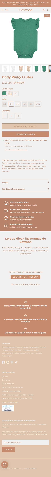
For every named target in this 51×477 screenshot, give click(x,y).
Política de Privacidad (11, 391)
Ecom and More (30, 469)
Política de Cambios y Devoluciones (17, 399)
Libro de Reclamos (10, 402)
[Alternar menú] (2, 10)
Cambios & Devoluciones (13, 189)
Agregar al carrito (25, 126)
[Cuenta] (43, 10)
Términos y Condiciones (12, 387)
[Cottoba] (25, 10)
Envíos (5, 182)
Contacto (6, 380)
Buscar (5, 376)
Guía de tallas (8, 384)
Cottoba (10, 469)
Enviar (8, 449)
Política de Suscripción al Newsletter (18, 395)
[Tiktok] (16, 362)
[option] (25, 38)
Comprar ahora (25, 134)
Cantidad (6, 111)
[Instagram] (7, 362)
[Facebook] (3, 362)
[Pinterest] (12, 362)
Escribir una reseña (25, 277)
